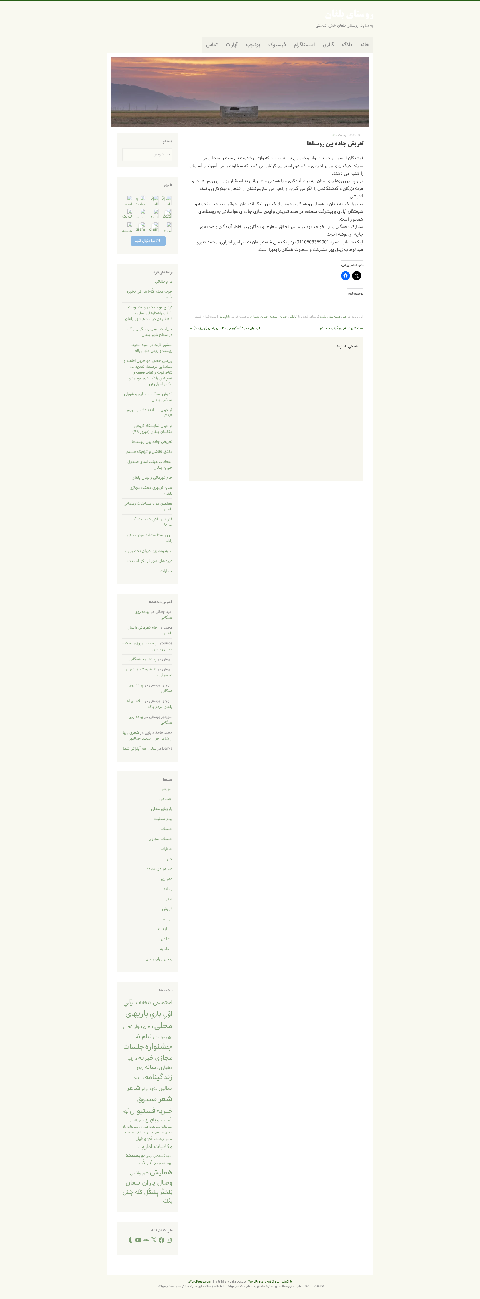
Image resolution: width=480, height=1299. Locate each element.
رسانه (168, 889)
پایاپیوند (225, 316)
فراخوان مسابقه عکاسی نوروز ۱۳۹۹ (149, 413)
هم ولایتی (139, 1173)
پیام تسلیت (163, 819)
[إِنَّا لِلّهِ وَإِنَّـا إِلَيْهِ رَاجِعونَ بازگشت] (154, 200)
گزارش (167, 909)
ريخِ (140, 1068)
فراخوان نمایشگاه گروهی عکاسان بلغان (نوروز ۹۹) (224, 328)
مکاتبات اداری (156, 1147)
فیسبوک (277, 45)
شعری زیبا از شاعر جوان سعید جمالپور (147, 736)
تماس (212, 45)
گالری (328, 45)
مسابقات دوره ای (149, 1126)
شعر (169, 899)
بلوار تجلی (132, 1027)
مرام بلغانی (163, 281)
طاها (334, 135)
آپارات (232, 45)
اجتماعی (165, 799)
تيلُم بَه (143, 1036)
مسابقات (165, 929)
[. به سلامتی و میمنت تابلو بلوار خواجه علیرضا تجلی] (141, 200)
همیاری (254, 316)
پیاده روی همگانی (142, 659)
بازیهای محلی (161, 809)
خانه (364, 45)
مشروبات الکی (144, 1132)
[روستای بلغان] (240, 92)
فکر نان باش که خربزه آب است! (152, 522)
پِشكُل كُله (147, 1192)
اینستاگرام (304, 45)
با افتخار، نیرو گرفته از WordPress (270, 1281)
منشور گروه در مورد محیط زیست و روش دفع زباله (151, 348)
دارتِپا (132, 1059)
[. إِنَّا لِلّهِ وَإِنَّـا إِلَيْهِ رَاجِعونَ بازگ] (167, 200)
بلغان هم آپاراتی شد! (139, 748)
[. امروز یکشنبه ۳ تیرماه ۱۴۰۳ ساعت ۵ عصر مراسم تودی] (127, 200)
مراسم (167, 919)
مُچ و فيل (144, 1139)
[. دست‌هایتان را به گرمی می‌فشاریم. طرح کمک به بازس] (141, 213)
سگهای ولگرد (149, 1088)
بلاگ (347, 45)
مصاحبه (166, 949)
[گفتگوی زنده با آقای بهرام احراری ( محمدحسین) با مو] (167, 213)
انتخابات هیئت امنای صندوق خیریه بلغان (150, 465)
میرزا (136, 1147)
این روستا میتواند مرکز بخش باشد (149, 538)
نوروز (149, 1156)
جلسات (166, 829)
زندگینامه (158, 1077)
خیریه (283, 316)
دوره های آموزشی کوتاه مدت (150, 561)
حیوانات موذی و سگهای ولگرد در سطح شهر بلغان (149, 332)
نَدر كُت (145, 1163)
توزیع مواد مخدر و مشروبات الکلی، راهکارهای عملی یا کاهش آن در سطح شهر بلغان (148, 313)
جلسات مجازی (160, 839)
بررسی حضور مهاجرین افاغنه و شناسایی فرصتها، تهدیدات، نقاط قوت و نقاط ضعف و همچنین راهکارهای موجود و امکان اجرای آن (148, 372)
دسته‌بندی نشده (330, 316)
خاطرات (166, 571)
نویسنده (135, 1155)
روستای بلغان (349, 15)
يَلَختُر (166, 1192)
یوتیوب (253, 45)
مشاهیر (166, 939)
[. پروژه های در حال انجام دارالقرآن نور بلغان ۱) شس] (167, 226)
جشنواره (158, 1047)
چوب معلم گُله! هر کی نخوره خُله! (149, 294)
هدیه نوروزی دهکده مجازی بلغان (151, 491)
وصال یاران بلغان (159, 959)
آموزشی (166, 789)
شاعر (133, 1088)
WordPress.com (200, 1281)
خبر (344, 316)
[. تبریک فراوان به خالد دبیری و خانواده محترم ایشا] (154, 213)
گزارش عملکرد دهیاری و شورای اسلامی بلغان (148, 397)
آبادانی (293, 316)
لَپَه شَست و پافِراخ (147, 1116)
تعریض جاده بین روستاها (152, 442)
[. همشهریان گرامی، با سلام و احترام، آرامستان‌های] (127, 226)
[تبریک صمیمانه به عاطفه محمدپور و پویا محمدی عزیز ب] (127, 213)
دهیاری (166, 879)
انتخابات (144, 1003)
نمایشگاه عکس (162, 1156)
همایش (161, 1172)
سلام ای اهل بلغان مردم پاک (148, 704)
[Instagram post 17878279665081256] (154, 226)
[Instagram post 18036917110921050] (141, 226)
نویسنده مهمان (163, 1163)
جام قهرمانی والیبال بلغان (152, 478)
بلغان (148, 1027)
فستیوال (143, 1111)
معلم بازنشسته (163, 1139)
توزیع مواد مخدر (162, 1037)
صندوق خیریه (269, 316)
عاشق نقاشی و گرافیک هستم (341, 328)
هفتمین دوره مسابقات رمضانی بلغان (148, 506)
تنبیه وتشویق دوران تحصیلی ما (148, 551)
